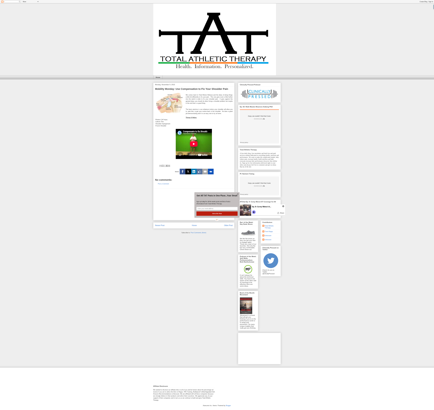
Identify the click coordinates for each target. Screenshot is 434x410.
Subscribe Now (217, 213)
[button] (217, 195)
